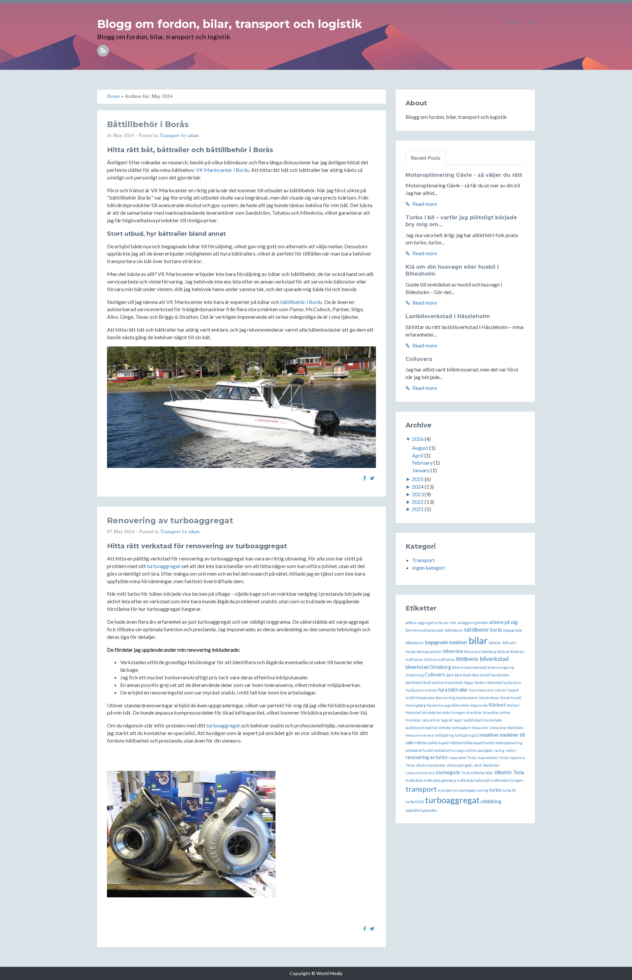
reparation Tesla (462, 757)
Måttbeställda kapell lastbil (472, 743)
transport (421, 788)
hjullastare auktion (421, 690)
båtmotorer (454, 630)
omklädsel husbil (419, 750)
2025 (418, 479)
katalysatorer (467, 697)
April (417, 455)
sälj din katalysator (430, 765)
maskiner (489, 735)
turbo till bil (415, 802)
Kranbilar (474, 712)
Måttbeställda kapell (432, 743)
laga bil (447, 720)
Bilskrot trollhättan (439, 659)
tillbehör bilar (482, 773)
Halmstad (494, 682)
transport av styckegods (457, 790)
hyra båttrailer (453, 690)
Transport (169, 135)
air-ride (450, 622)
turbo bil (509, 790)
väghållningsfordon (421, 810)
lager (458, 720)
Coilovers (419, 359)
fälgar (469, 682)
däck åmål (463, 675)
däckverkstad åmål (447, 682)
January (421, 470)
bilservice (453, 651)
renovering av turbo (427, 757)
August (420, 448)
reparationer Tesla (492, 757)
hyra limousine (481, 690)
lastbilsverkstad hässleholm (428, 727)
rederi (510, 750)
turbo (495, 790)
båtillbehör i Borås (301, 302)
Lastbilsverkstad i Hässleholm (448, 316)
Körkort (497, 705)
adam (193, 135)
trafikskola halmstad (473, 780)
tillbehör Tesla (509, 772)
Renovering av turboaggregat (170, 520)
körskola (428, 712)
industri (501, 690)
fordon (480, 682)
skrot (478, 765)
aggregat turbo (430, 622)
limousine (480, 727)
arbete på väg (503, 622)
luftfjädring (444, 735)
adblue (411, 622)
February (422, 462)
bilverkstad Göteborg (428, 667)
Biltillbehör (467, 659)
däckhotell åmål (418, 682)
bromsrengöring (500, 667)
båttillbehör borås (483, 630)
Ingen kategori (428, 567)
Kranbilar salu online (423, 720)
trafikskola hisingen (507, 780)
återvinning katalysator (425, 630)
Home (513, 21)
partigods (485, 750)
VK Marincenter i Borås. (223, 170)
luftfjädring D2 (467, 735)
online (471, 750)
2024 (418, 486)
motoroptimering (508, 743)
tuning (482, 790)
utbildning (491, 801)
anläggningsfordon (473, 622)
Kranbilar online (496, 712)
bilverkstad (494, 658)
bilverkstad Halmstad (469, 667)
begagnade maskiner (446, 642)
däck (450, 675)
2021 (418, 509)
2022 (418, 502)
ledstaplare (461, 727)
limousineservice (420, 735)
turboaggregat (163, 566)
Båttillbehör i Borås (148, 124)
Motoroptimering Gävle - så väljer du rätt (464, 175)
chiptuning (415, 675)
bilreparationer (429, 651)
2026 (418, 439)
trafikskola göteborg (440, 780)
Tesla (465, 773)
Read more (424, 204)
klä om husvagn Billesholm (448, 705)
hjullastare (512, 682)
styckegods (448, 772)
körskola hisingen (450, 712)
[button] (532, 21)
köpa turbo (478, 705)
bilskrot (503, 651)
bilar (478, 640)
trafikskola (414, 780)
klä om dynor (489, 697)
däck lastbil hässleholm (490, 675)
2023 (418, 494)
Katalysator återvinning (435, 697)
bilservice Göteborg (480, 651)
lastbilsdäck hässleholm (482, 720)
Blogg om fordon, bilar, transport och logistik (229, 24)
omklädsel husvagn (449, 750)
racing (499, 750)
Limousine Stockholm (506, 727)
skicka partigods (460, 765)
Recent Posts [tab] (425, 157)
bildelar (495, 642)
